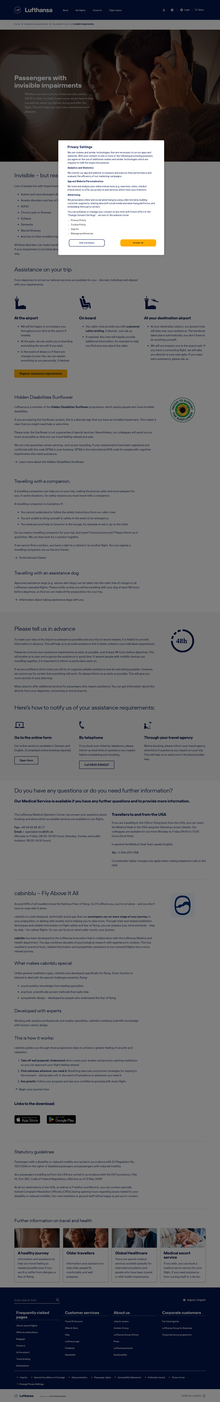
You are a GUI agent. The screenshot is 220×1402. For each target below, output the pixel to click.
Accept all (138, 243)
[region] (111, 197)
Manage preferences (82, 233)
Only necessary (86, 243)
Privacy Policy (78, 220)
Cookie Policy (78, 224)
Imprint (75, 229)
